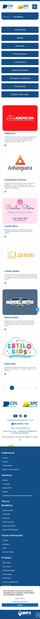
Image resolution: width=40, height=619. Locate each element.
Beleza (20, 38)
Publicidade (20, 86)
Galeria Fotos (7, 488)
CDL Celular (6, 566)
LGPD (4, 548)
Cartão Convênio (8, 522)
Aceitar (20, 605)
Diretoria (5, 462)
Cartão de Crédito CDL (10, 582)
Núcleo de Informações (10, 529)
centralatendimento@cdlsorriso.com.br (20, 420)
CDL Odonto (6, 578)
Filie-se (5, 501)
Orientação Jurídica (9, 526)
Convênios (6, 514)
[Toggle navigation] (34, 6)
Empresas (5, 518)
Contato (5, 540)
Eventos (5, 492)
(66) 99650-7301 (21, 424)
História (5, 458)
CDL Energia (6, 574)
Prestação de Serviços (20, 78)
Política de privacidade (20, 602)
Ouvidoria (5, 544)
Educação (20, 46)
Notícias (5, 480)
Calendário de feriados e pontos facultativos (17, 495)
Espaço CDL (6, 586)
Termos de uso (20, 598)
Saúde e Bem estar (20, 94)
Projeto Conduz (7, 510)
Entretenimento (20, 54)
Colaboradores (7, 465)
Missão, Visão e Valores (10, 469)
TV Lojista (5, 484)
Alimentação (20, 30)
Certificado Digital (8, 570)
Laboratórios (20, 62)
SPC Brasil (6, 563)
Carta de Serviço (8, 552)
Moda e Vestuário (20, 70)
